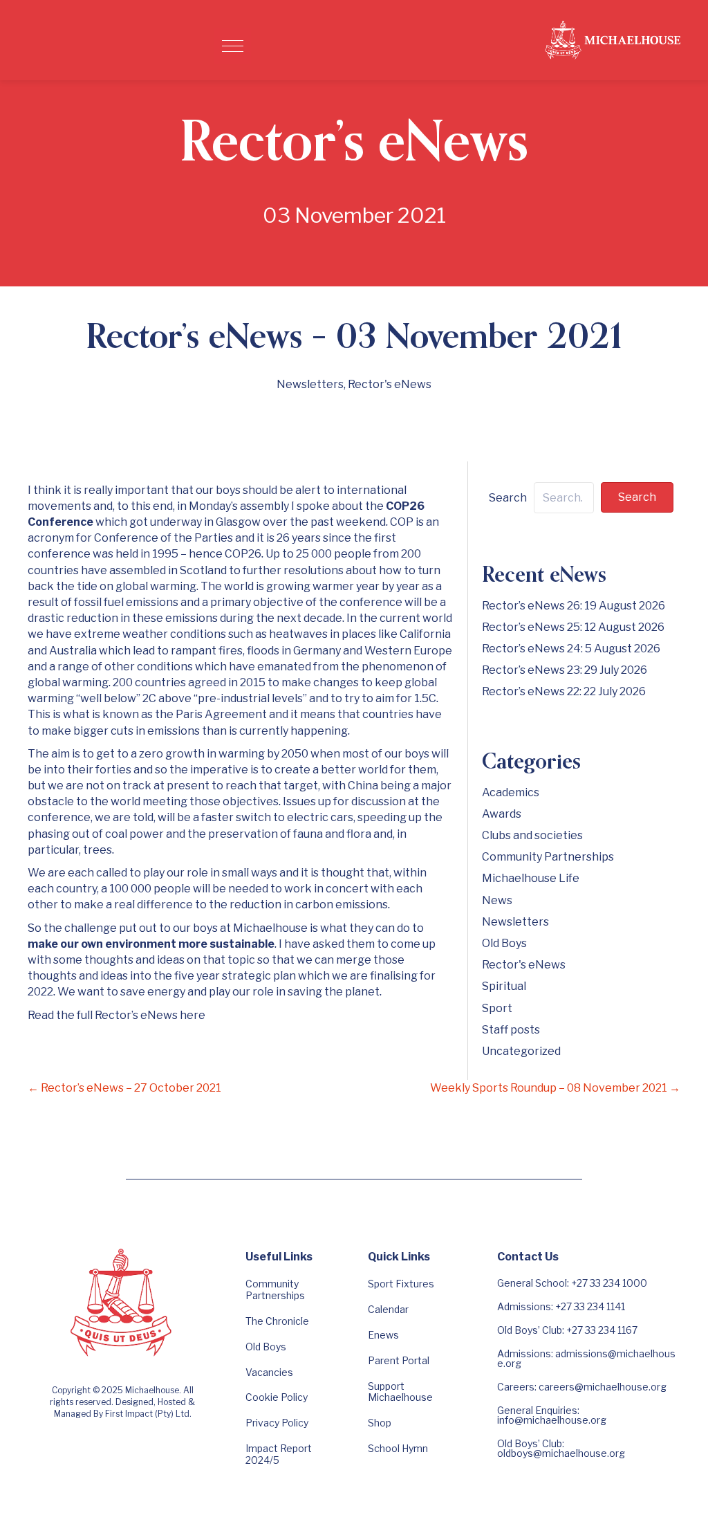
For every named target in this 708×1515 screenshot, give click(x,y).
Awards (501, 813)
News (497, 900)
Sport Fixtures (401, 1283)
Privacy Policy (276, 1423)
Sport (497, 1008)
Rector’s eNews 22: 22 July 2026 (564, 691)
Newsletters (310, 384)
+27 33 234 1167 (601, 1330)
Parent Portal (398, 1360)
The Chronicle (277, 1321)
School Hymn (398, 1448)
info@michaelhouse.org (551, 1420)
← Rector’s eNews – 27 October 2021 (124, 1087)
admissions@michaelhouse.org (586, 1358)
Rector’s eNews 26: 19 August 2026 (573, 605)
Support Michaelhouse (400, 1392)
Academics (510, 792)
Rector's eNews (389, 384)
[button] (232, 46)
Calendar (388, 1309)
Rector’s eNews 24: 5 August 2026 (571, 648)
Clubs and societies (532, 835)
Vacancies (269, 1372)
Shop (379, 1423)
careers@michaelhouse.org (603, 1387)
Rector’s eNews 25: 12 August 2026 (573, 627)
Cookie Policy (276, 1397)
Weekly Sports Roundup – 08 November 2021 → (555, 1087)
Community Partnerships (548, 856)
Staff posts (511, 1029)
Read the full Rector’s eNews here (116, 1015)
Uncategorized (521, 1051)
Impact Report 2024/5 (278, 1454)
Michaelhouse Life (530, 878)
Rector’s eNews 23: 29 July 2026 (564, 670)
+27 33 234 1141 (590, 1306)
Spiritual (504, 986)
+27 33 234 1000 (609, 1283)
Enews (383, 1335)
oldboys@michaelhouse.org (561, 1453)
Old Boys (504, 943)
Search (508, 497)
